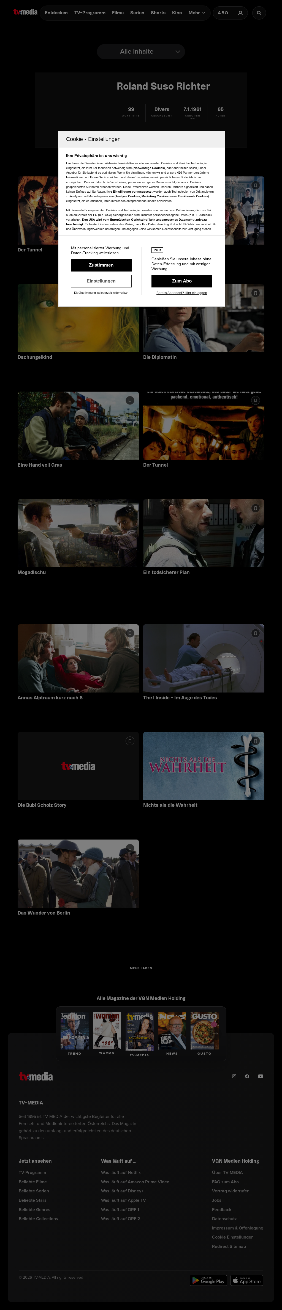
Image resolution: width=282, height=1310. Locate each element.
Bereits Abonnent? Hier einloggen (181, 293)
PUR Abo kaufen (181, 281)
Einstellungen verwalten (101, 281)
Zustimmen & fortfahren (101, 265)
